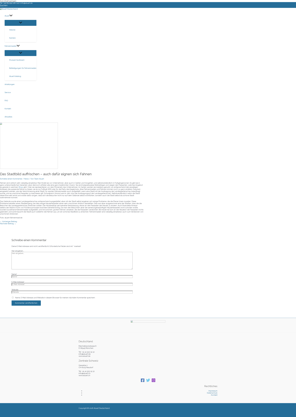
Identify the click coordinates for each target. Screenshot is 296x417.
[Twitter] (148, 382)
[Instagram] (153, 382)
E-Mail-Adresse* (18, 282)
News (26, 179)
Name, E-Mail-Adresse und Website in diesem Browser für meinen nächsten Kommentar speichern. (55, 298)
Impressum (213, 391)
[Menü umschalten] (20, 23)
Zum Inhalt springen (8, 1)
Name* (14, 274)
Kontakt (214, 395)
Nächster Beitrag (8, 224)
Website (15, 290)
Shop (21, 187)
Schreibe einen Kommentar (11, 179)
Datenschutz (212, 393)
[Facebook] (143, 382)
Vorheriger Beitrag (8, 221)
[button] (3, 5)
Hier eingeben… (18, 251)
